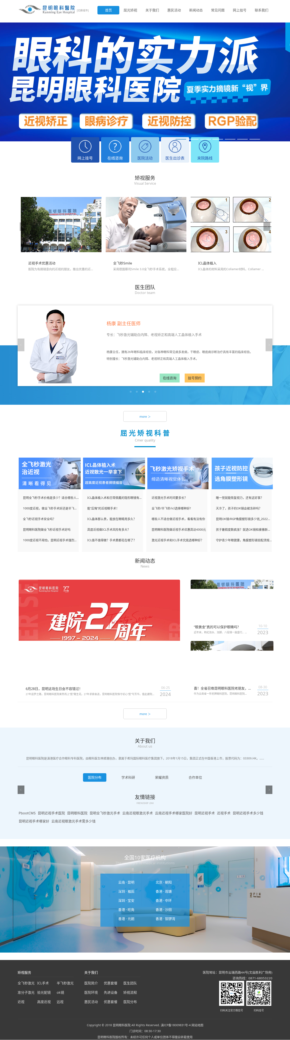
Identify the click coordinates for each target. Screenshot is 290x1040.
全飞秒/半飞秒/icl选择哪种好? (171, 508)
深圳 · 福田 (126, 891)
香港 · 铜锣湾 (165, 918)
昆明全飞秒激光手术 (105, 813)
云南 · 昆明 (126, 882)
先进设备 (110, 992)
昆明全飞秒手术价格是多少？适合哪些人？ (51, 498)
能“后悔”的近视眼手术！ (103, 508)
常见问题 (218, 10)
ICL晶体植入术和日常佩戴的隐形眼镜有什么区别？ (115, 498)
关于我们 (152, 10)
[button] (266, 226)
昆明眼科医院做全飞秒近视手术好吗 (46, 529)
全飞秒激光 (26, 983)
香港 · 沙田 (164, 909)
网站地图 (197, 1025)
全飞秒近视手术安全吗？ (39, 519)
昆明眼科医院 (77, 813)
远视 (60, 1001)
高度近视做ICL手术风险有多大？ (108, 529)
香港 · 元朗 (126, 918)
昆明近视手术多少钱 (248, 813)
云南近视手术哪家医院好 (173, 813)
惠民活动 (174, 10)
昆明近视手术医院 (51, 813)
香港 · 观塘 (164, 891)
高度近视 (44, 1001)
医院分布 (130, 1001)
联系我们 (261, 10)
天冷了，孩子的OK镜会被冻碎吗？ (239, 508)
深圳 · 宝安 (126, 900)
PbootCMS (27, 813)
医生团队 (130, 983)
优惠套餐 (110, 983)
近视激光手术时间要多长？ (169, 498)
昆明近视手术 (204, 813)
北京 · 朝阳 (164, 882)
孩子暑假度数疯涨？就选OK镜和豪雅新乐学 (244, 529)
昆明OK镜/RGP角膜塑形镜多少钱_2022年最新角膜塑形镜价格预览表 (244, 519)
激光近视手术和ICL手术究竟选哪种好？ (178, 540)
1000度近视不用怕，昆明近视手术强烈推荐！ (51, 540)
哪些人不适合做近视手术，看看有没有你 (178, 519)
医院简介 (91, 983)
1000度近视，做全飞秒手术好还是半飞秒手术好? (51, 508)
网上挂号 (239, 10)
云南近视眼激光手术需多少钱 (73, 821)
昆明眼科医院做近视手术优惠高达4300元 (179, 529)
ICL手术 (43, 983)
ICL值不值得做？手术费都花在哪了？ (111, 540)
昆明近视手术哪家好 (34, 821)
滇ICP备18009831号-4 (176, 1025)
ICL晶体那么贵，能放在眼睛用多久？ (111, 519)
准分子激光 (26, 992)
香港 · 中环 (164, 900)
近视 (21, 1001)
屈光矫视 (130, 10)
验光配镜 (44, 992)
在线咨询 (169, 378)
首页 (108, 10)
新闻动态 (196, 10)
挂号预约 (194, 378)
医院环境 (91, 992)
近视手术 (224, 813)
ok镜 (60, 992)
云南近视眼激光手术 (137, 813)
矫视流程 (130, 992)
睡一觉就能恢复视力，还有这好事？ (239, 498)
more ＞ (145, 417)
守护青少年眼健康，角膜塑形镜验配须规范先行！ (244, 540)
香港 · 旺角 (126, 909)
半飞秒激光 (65, 983)
